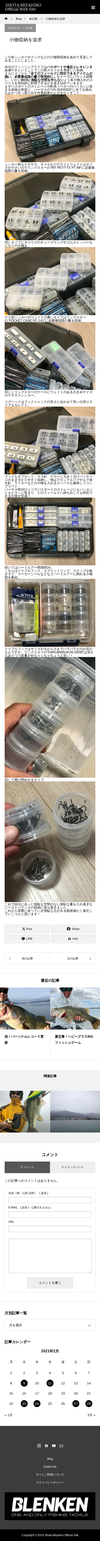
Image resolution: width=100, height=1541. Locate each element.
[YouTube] (53, 1445)
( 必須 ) (28, 1193)
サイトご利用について (50, 1474)
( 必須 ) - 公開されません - (30, 1207)
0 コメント (27, 1167)
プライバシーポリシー (50, 1482)
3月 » (91, 1415)
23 (24, 1403)
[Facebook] (46, 1445)
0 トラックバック (73, 1167)
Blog (50, 1458)
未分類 (28, 28)
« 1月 (9, 1415)
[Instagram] (39, 1445)
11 (50, 1383)
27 (76, 1403)
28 (89, 1403)
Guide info (50, 1466)
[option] (25, 1023)
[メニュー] (93, 7)
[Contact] (61, 1445)
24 (37, 1403)
